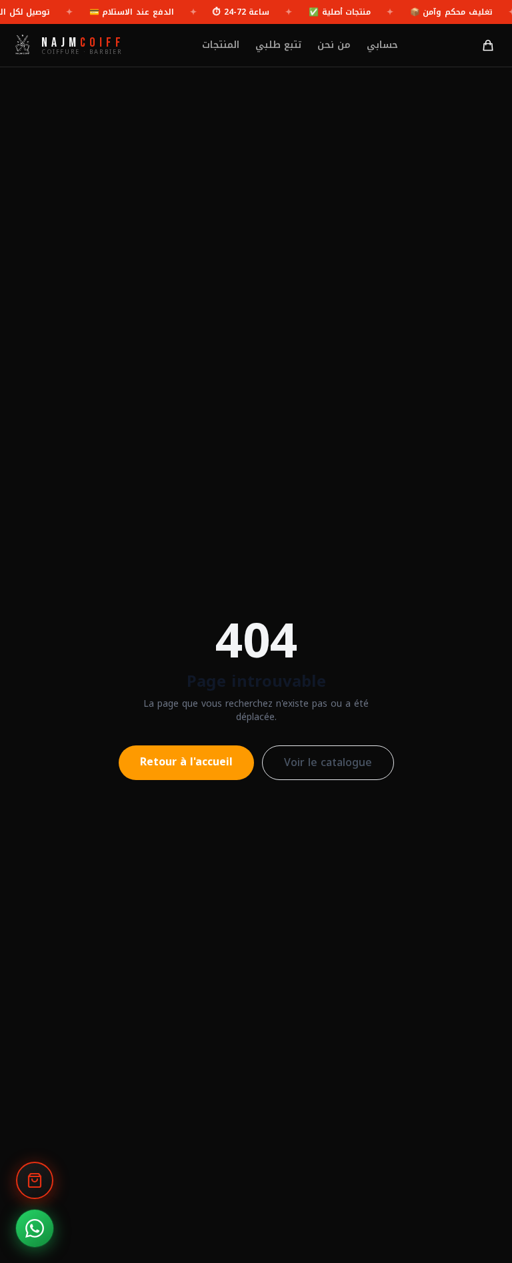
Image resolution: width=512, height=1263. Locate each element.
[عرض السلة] (34, 1180)
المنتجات (220, 45)
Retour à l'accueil (186, 761)
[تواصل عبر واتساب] (34, 1228)
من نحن (334, 45)
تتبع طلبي (278, 45)
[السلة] (488, 45)
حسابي (382, 45)
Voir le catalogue (328, 762)
